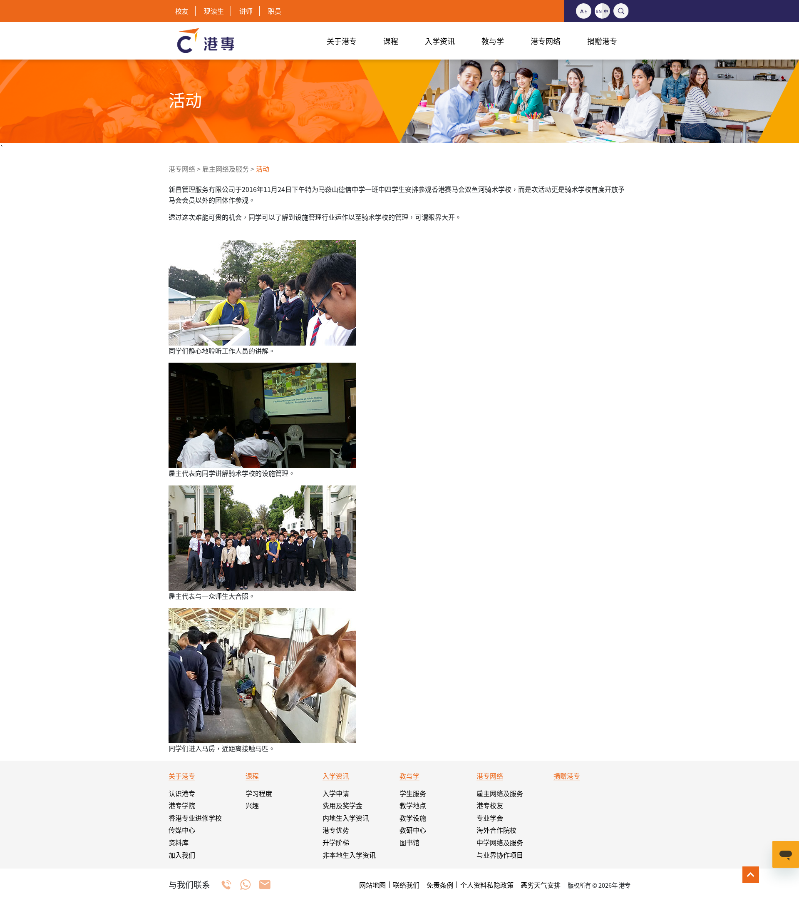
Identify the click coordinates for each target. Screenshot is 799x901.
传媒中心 (182, 830)
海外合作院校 (496, 830)
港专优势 (336, 830)
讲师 (246, 11)
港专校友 (489, 805)
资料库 (179, 842)
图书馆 (409, 842)
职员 (274, 11)
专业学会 (489, 818)
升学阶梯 (336, 842)
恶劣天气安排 (541, 884)
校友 (182, 11)
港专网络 (182, 169)
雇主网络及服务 (225, 169)
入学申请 (336, 793)
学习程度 (259, 793)
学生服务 (413, 793)
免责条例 (440, 884)
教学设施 (413, 818)
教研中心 (413, 830)
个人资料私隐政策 (487, 884)
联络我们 (406, 884)
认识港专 (182, 793)
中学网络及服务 (499, 842)
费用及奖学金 (342, 805)
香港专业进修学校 (195, 818)
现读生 (214, 11)
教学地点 (413, 805)
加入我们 (182, 855)
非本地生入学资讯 (349, 855)
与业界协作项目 (499, 855)
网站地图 (372, 884)
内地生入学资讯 (346, 818)
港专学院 (182, 805)
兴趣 (252, 805)
